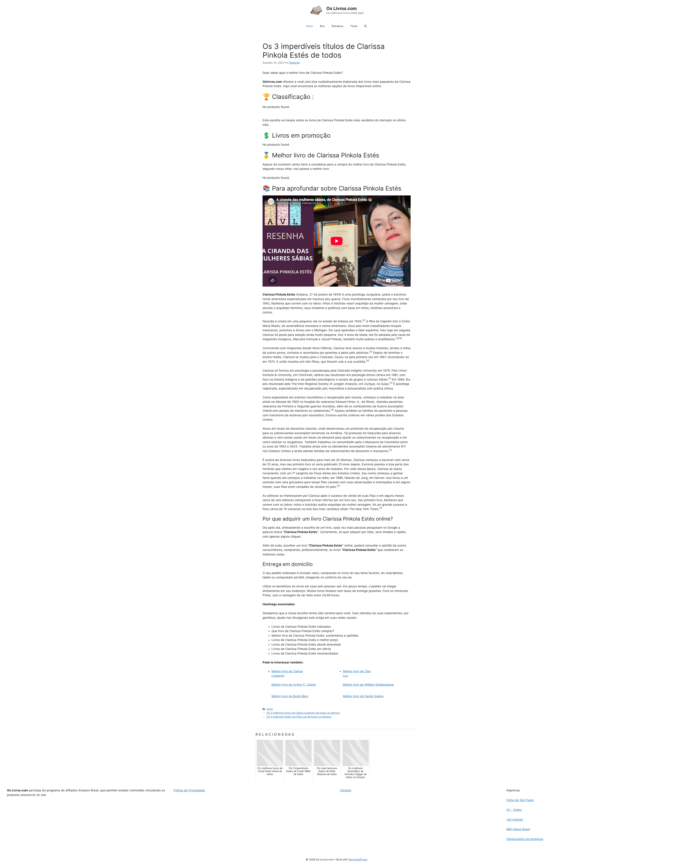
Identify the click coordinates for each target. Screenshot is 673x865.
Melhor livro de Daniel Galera (363, 696)
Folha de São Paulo (520, 800)
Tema (353, 26)
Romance (337, 26)
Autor (309, 26)
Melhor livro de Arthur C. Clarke (293, 684)
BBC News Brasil (518, 829)
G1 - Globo (514, 810)
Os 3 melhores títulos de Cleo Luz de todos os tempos (299, 716)
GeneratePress (358, 859)
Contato (345, 790)
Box (322, 26)
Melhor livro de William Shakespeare (368, 684)
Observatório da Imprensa (525, 839)
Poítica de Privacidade (189, 790)
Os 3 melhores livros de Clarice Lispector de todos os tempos (303, 712)
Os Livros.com (341, 8)
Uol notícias (515, 819)
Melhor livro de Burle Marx (289, 696)
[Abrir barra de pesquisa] (365, 26)
